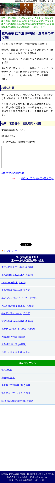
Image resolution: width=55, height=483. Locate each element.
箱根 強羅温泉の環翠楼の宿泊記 (17, 400)
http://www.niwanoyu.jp (12, 172)
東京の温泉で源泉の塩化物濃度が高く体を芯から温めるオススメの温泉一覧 (30, 475)
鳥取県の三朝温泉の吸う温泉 (15, 385)
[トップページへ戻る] (27, 15)
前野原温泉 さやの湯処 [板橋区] (17, 321)
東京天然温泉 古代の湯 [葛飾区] (17, 266)
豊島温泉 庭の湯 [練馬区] (13, 344)
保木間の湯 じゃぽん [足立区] (16, 313)
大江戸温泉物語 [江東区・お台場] (17, 305)
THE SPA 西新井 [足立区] (13, 282)
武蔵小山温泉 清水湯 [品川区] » (37, 178)
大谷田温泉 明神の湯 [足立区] (16, 290)
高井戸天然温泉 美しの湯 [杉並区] (18, 328)
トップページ (10, 250)
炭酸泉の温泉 (8, 377)
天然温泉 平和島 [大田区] (13, 336)
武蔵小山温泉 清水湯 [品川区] (16, 352)
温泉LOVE (6, 369)
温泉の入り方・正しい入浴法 (15, 392)
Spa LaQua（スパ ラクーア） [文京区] (19, 298)
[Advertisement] (27, 211)
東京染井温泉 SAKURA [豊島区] (17, 274)
